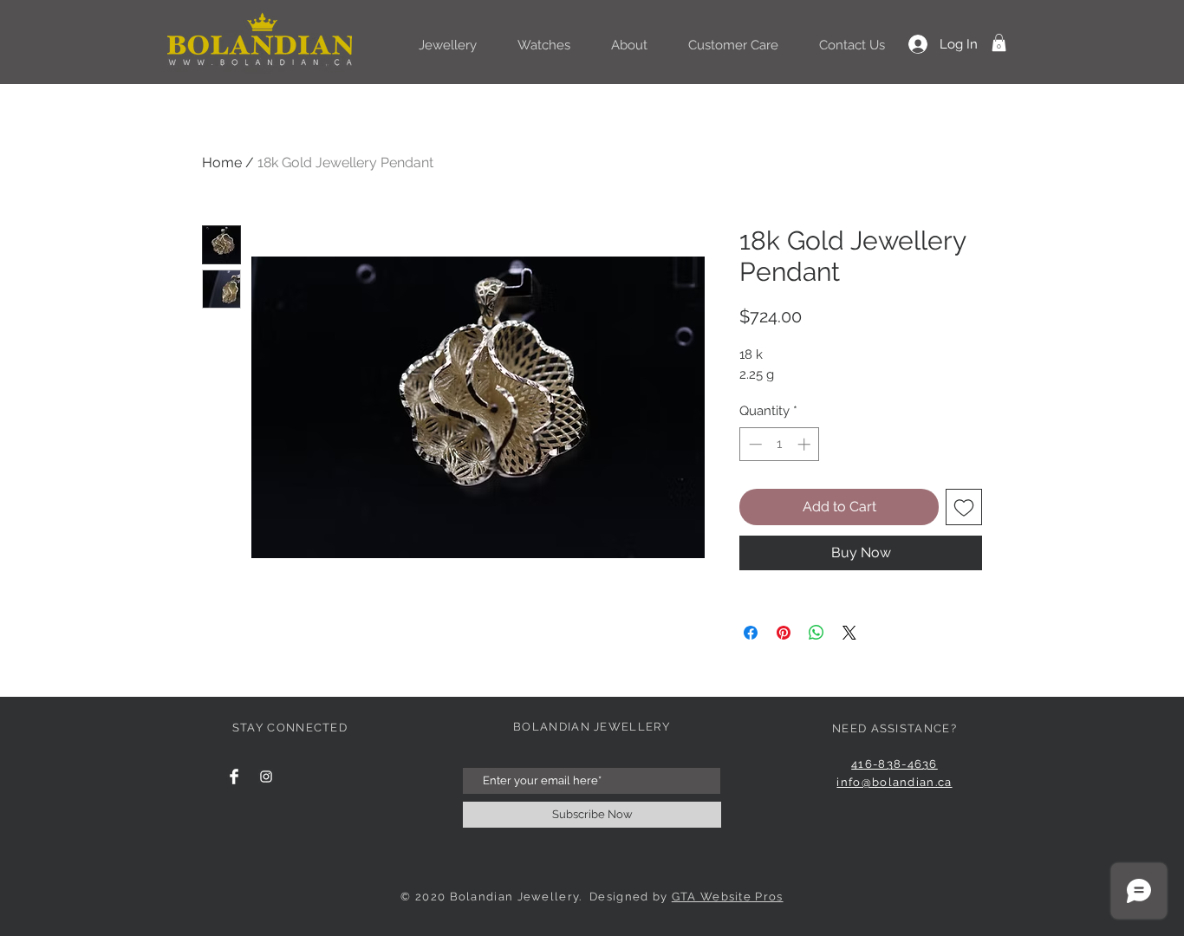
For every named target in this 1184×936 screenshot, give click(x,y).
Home (222, 162)
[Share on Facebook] (750, 632)
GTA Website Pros (728, 896)
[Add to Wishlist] (964, 507)
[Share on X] (849, 632)
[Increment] (805, 444)
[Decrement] (753, 444)
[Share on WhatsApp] (816, 632)
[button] (999, 42)
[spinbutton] (779, 444)
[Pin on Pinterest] (783, 632)
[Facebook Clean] (234, 776)
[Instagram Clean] (266, 776)
